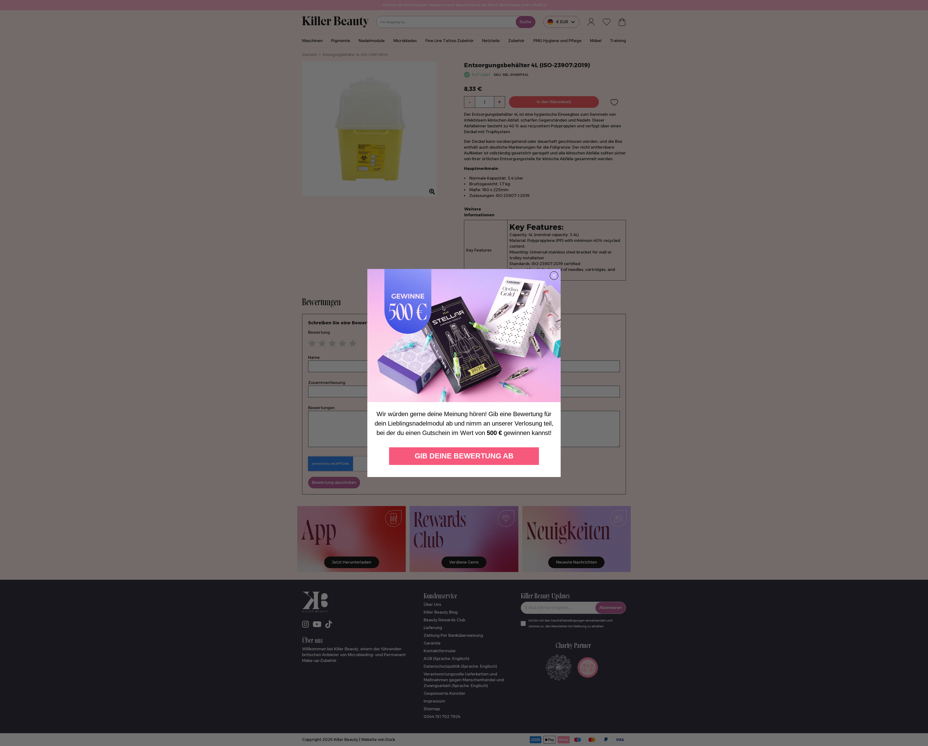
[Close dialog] (554, 275)
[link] (464, 335)
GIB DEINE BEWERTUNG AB (464, 456)
